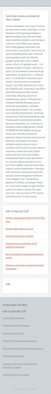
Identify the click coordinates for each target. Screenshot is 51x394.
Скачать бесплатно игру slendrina (19, 236)
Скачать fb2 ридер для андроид (16, 375)
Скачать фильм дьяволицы (14, 318)
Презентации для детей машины (16, 325)
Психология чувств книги (13, 333)
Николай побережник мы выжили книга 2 (20, 341)
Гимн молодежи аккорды (13, 356)
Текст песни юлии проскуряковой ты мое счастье (23, 348)
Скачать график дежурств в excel (19, 229)
